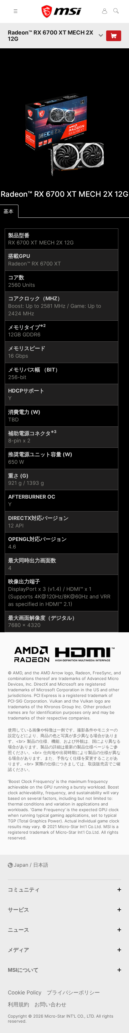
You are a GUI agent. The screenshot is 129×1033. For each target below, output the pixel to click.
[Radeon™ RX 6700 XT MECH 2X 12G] (64, 134)
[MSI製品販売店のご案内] (113, 35)
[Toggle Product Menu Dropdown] (101, 35)
